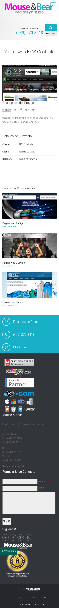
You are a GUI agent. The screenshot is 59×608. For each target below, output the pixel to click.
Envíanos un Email (25, 322)
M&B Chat (20, 347)
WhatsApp (10, 551)
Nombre (44, 481)
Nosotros (31, 597)
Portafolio (25, 604)
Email (42, 487)
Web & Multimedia (9, 227)
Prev (49, 60)
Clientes (44, 597)
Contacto (40, 604)
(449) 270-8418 (23, 334)
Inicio (19, 597)
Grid (43, 60)
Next (54, 60)
